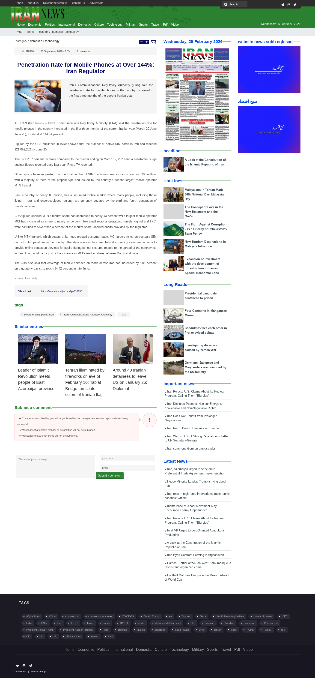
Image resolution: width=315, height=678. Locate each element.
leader (141, 623)
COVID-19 (128, 616)
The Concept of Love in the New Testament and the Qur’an (204, 211)
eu (170, 616)
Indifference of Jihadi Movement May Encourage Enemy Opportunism (191, 508)
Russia (141, 629)
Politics (50, 24)
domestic (57, 31)
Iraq (59, 623)
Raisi (105, 629)
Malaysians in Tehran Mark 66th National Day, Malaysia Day (204, 194)
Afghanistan (32, 616)
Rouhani (122, 629)
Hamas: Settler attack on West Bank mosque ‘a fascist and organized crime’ (198, 565)
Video (175, 24)
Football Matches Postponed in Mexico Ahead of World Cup (197, 577)
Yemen (94, 636)
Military (131, 24)
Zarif (110, 636)
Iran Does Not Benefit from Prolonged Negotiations (191, 418)
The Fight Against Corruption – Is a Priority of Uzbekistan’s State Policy (206, 229)
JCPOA (124, 623)
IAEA (284, 616)
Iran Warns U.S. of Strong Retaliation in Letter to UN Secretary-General (197, 438)
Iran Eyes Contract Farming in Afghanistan (195, 555)
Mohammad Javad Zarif (168, 623)
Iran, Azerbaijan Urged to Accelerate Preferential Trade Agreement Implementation (195, 471)
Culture (99, 24)
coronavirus (72, 616)
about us (33, 3)
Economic (35, 24)
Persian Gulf (271, 623)
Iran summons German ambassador (190, 448)
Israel (90, 623)
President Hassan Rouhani (78, 629)
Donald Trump (151, 616)
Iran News (36, 123)
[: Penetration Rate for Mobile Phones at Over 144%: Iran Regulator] (153, 42)
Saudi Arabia (182, 629)
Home (21, 24)
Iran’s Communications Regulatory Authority (87, 314)
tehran (217, 629)
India (29, 623)
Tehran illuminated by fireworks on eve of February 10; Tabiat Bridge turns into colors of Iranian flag (84, 382)
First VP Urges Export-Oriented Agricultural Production (195, 533)
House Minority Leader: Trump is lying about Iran (195, 484)
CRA (124, 314)
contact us (78, 3)
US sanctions (73, 636)
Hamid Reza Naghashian (230, 616)
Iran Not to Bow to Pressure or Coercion (193, 428)
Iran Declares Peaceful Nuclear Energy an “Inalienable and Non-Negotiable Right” (194, 406)
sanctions (160, 629)
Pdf (165, 24)
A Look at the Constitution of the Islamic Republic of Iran (193, 545)
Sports (143, 24)
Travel (155, 24)
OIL (193, 623)
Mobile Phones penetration (39, 314)
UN (41, 636)
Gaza (203, 616)
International (66, 24)
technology (72, 31)
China (52, 616)
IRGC (74, 623)
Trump (250, 629)
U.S (283, 629)
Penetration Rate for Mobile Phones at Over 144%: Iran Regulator (85, 67)
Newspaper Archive (55, 3)
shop (20, 3)
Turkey (267, 629)
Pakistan (209, 623)
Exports (185, 616)
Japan (106, 623)
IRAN (44, 623)
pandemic (249, 623)
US (54, 636)
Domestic (84, 24)
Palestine (229, 623)
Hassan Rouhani (262, 616)
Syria (201, 629)
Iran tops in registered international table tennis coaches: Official (197, 496)
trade (234, 629)
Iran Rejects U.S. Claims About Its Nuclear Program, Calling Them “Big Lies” (194, 394)
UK (28, 636)
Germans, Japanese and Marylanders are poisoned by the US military (205, 367)
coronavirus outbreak (100, 616)
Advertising (96, 3)
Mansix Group (38, 671)
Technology (114, 24)
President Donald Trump (39, 629)
